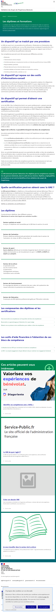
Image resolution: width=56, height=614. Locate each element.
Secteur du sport (8, 248)
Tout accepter (44, 607)
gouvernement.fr (29, 580)
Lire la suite (8, 413)
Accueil (4, 16)
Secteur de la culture (10, 264)
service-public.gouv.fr (17, 580)
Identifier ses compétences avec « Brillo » (18, 405)
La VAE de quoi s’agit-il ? (12, 452)
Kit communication (40, 580)
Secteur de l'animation (10, 234)
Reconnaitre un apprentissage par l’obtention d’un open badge (17, 322)
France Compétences (9, 140)
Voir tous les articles (49, 368)
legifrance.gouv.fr (5, 580)
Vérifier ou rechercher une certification (12, 204)
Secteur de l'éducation (10, 297)
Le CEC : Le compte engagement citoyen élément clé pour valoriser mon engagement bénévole (26, 351)
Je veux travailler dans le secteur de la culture (19, 547)
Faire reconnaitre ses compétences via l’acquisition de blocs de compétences (21, 319)
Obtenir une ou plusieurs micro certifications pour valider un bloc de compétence (22, 325)
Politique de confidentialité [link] (11, 609)
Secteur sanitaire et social (11, 222)
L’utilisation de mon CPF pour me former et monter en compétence (18, 347)
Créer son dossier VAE (11, 499)
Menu (54, 1)
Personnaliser (19, 607)
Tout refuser (31, 607)
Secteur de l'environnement (12, 283)
